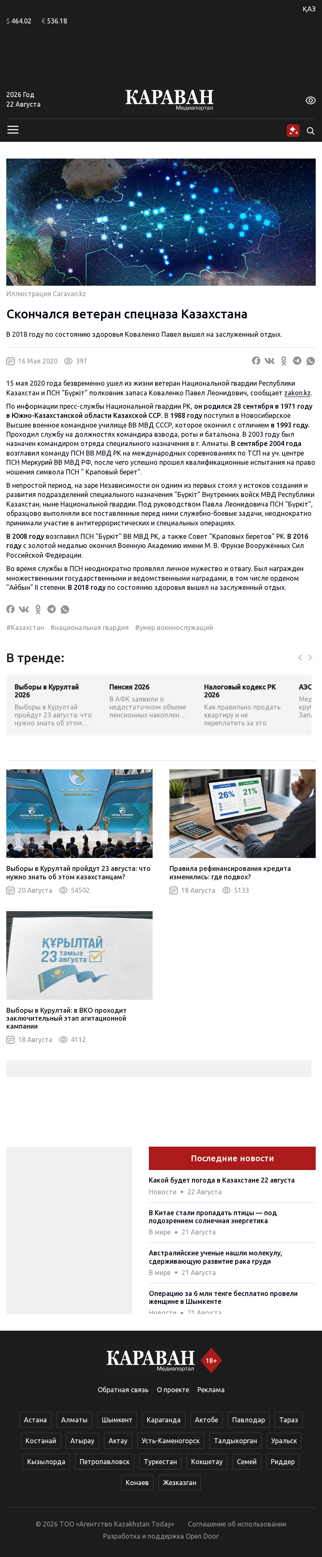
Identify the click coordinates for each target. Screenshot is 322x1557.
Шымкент (117, 1420)
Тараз (288, 1420)
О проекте (173, 1389)
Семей (247, 1461)
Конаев (137, 1482)
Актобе (206, 1420)
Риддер (283, 1461)
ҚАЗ (309, 9)
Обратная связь (123, 1389)
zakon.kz (297, 393)
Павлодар (248, 1420)
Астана (35, 1420)
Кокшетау (207, 1461)
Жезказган (179, 1482)
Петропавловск (105, 1461)
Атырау (82, 1440)
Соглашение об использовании (237, 1524)
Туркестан (160, 1461)
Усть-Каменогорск (171, 1440)
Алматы (74, 1420)
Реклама (211, 1389)
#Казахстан (25, 627)
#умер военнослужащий (174, 627)
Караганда (164, 1420)
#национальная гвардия (89, 627)
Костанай (41, 1440)
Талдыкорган (235, 1440)
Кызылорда (46, 1461)
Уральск (284, 1440)
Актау (118, 1440)
